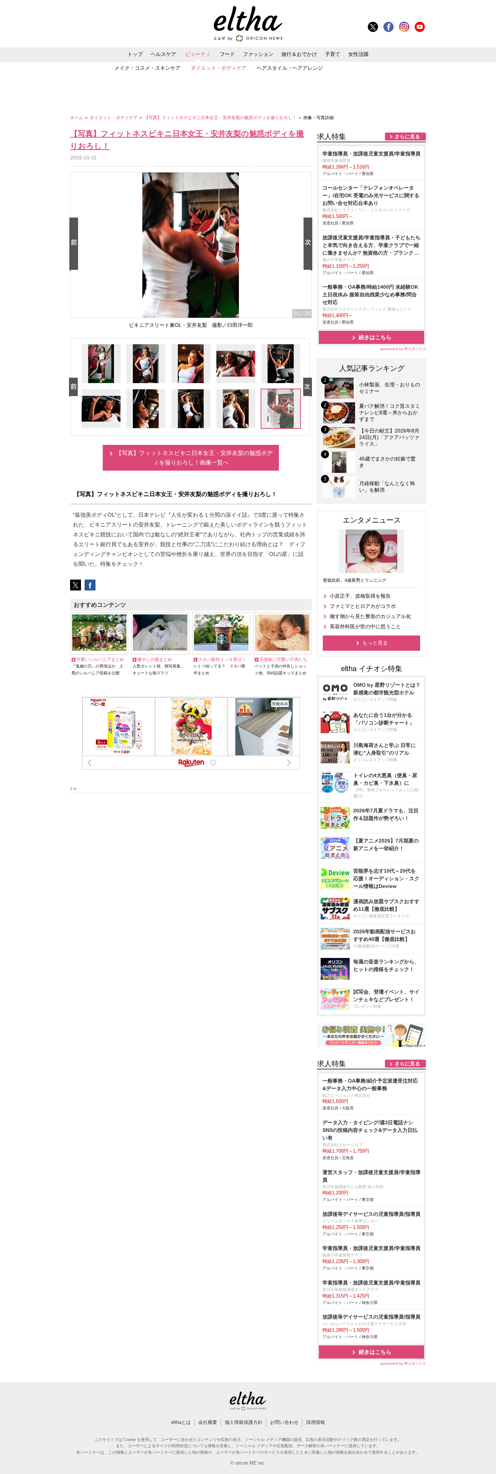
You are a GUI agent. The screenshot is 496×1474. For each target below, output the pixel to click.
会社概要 (207, 1422)
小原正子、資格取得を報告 (360, 596)
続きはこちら (375, 337)
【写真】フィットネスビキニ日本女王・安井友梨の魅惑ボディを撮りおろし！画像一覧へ (194, 458)
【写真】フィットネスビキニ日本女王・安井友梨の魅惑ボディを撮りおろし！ (221, 117)
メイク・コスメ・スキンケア (147, 68)
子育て (332, 54)
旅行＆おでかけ (299, 54)
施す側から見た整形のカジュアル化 (370, 616)
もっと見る (375, 643)
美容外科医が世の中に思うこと (365, 626)
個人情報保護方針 (244, 1422)
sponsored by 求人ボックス (403, 349)
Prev (75, 244)
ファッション (258, 54)
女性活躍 (358, 54)
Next (309, 244)
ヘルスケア (163, 54)
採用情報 (315, 1422)
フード (227, 54)
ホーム (77, 117)
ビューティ (198, 54)
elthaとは (181, 1422)
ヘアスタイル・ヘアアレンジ (290, 68)
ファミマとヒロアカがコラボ (363, 606)
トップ (135, 54)
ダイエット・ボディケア (219, 68)
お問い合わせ (284, 1422)
